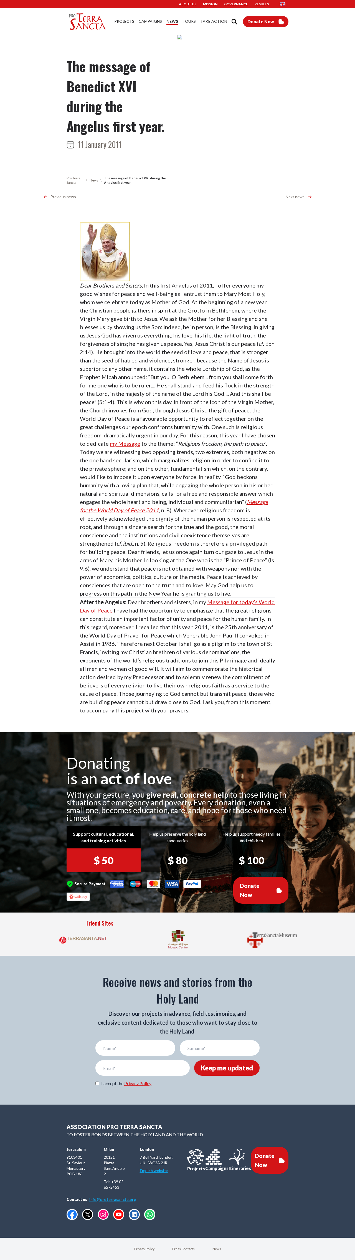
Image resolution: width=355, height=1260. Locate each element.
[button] (284, 4)
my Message (125, 443)
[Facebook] (72, 1214)
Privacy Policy (137, 1083)
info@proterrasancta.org (112, 1199)
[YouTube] (118, 1214)
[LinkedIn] (134, 1214)
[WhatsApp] (149, 1214)
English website (154, 1170)
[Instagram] (103, 1214)
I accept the (126, 1083)
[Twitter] (87, 1214)
